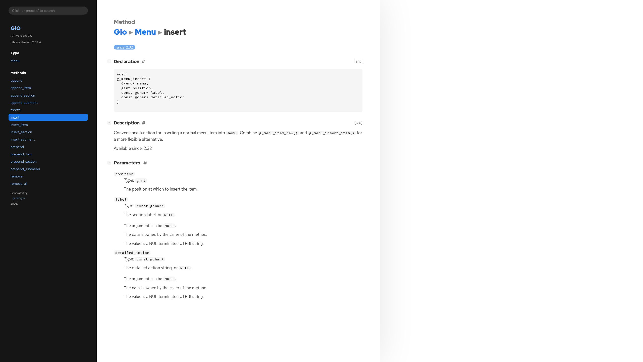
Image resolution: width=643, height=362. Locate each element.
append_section (23, 95)
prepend (17, 147)
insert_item (19, 124)
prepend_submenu (25, 169)
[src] (358, 61)
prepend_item (21, 154)
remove (17, 176)
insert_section (21, 132)
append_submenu (24, 102)
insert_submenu (23, 139)
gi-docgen (19, 198)
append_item (21, 87)
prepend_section (24, 161)
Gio (16, 28)
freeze (16, 110)
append (16, 80)
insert (15, 117)
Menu (15, 61)
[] (110, 61)
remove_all (19, 183)
